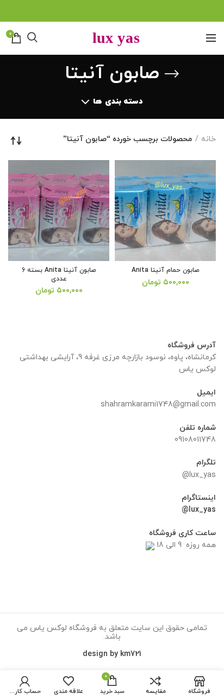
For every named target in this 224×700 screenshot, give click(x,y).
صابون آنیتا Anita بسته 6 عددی (59, 274)
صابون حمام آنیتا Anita (166, 270)
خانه (208, 139)
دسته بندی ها (117, 102)
